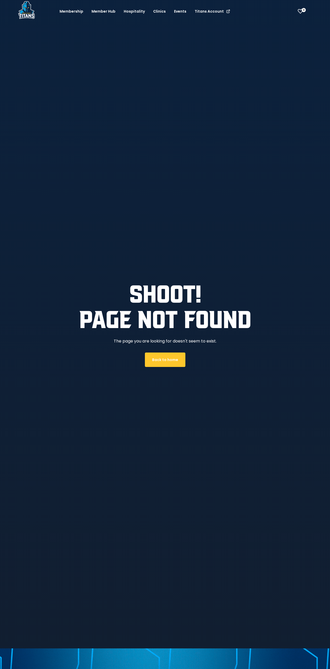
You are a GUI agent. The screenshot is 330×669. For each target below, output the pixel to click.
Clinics (159, 11)
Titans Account (210, 11)
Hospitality (134, 11)
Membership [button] (71, 11)
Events (180, 11)
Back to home (165, 359)
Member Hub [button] (104, 11)
